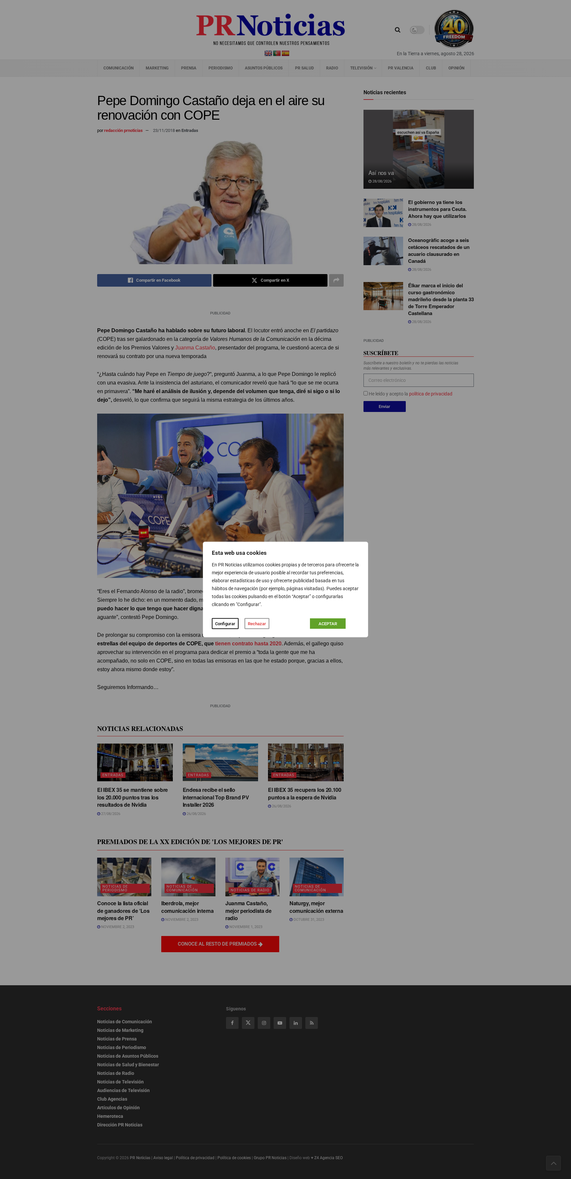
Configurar (225, 623)
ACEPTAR (328, 623)
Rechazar (257, 623)
